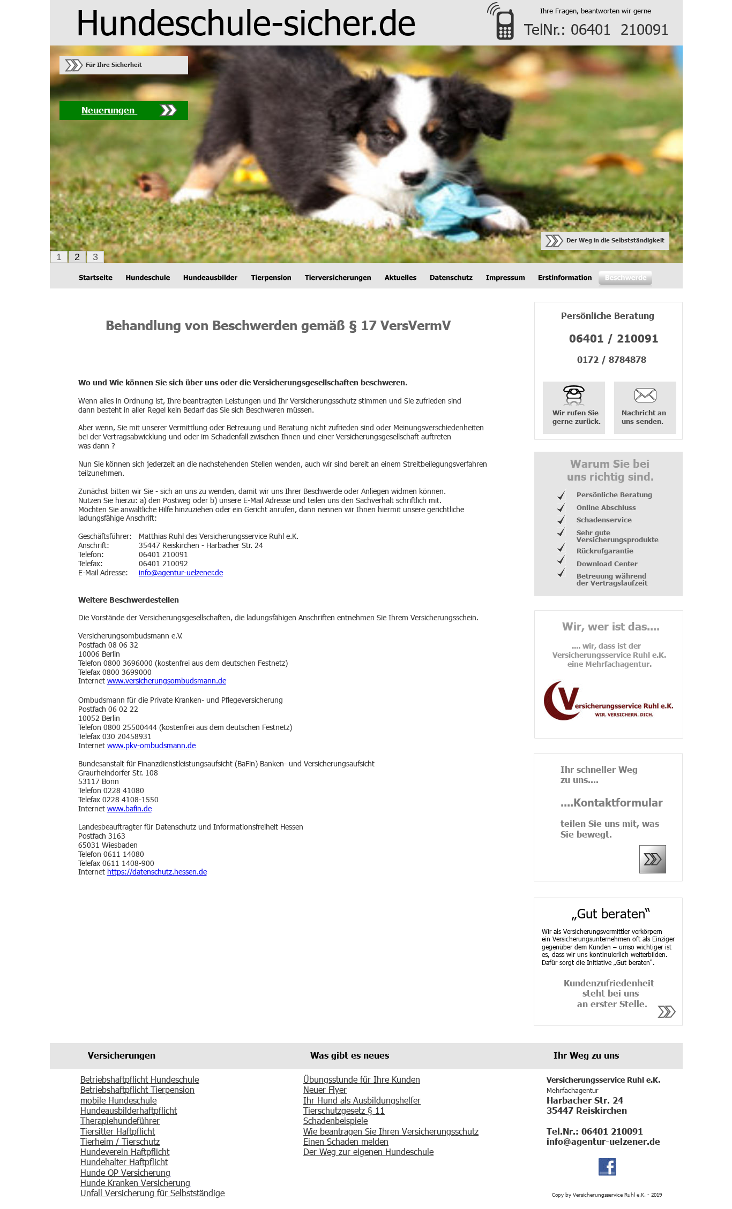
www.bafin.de (129, 808)
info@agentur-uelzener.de (181, 572)
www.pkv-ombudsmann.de (151, 745)
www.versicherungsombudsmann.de (166, 680)
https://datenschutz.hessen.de (157, 871)
